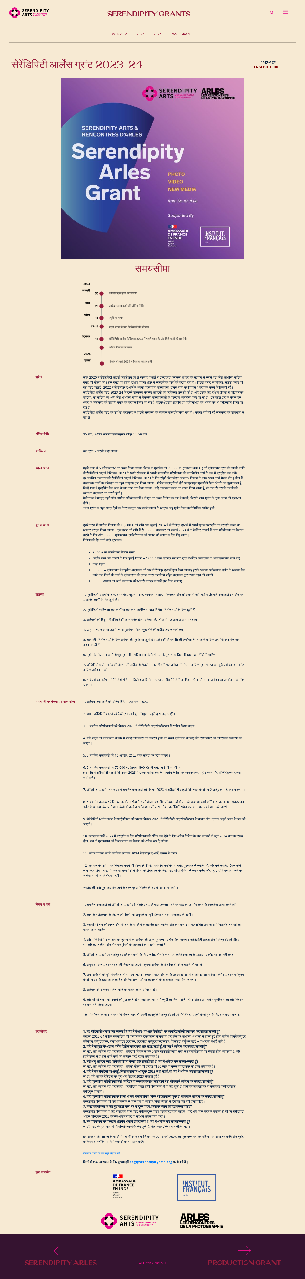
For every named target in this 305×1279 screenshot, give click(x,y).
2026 (141, 33)
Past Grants (183, 33)
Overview (119, 33)
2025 (158, 33)
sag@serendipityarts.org (151, 1162)
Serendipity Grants (148, 13)
